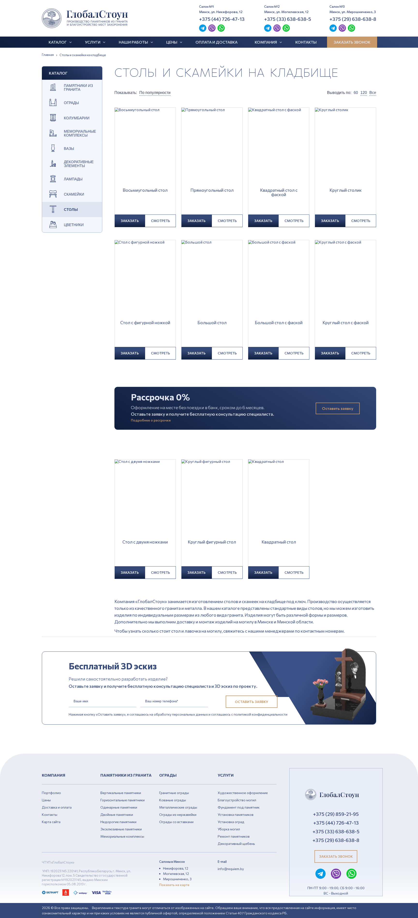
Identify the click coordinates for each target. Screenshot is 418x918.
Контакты (306, 42)
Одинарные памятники (118, 807)
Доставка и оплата (57, 807)
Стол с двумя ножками (145, 542)
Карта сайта (51, 822)
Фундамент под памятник (239, 807)
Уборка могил (229, 829)
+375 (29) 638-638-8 (352, 19)
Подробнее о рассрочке (151, 420)
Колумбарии (77, 118)
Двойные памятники (116, 814)
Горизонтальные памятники (122, 800)
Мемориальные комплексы (80, 133)
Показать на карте (174, 885)
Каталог (58, 42)
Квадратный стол (278, 542)
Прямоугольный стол (212, 190)
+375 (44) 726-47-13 (222, 19)
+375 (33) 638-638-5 (287, 19)
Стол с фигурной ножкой (145, 322)
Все (372, 93)
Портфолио (51, 793)
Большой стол (212, 322)
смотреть (160, 221)
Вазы (69, 149)
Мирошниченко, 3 (177, 879)
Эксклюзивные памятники (121, 829)
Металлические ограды (178, 807)
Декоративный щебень (236, 844)
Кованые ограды (172, 800)
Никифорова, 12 (175, 868)
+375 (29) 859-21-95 (336, 814)
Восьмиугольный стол (145, 190)
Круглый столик (345, 190)
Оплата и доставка (216, 42)
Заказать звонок (352, 42)
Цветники (74, 225)
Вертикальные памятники (120, 793)
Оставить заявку (337, 408)
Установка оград (231, 822)
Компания (266, 42)
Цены (171, 42)
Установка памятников (236, 814)
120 (363, 93)
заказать (130, 221)
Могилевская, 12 (176, 874)
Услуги (92, 42)
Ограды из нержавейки (177, 814)
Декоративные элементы (79, 164)
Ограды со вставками (176, 822)
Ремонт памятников (234, 836)
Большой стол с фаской (279, 322)
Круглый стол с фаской (345, 322)
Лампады (73, 179)
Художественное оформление (243, 793)
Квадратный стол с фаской (279, 192)
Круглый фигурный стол (212, 542)
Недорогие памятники (118, 822)
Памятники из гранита (78, 88)
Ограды (71, 103)
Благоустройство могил (237, 800)
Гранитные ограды (174, 793)
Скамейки (74, 194)
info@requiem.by (231, 869)
